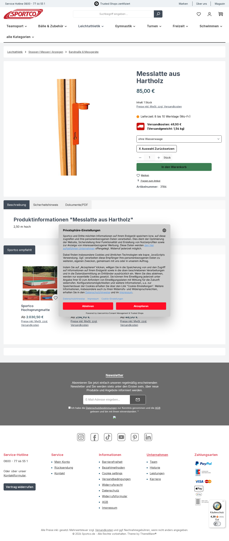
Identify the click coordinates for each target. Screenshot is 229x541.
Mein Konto (62, 462)
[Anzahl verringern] (140, 157)
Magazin (220, 3)
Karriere (155, 479)
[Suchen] (158, 14)
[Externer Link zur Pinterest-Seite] (135, 437)
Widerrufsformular (114, 496)
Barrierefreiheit (112, 462)
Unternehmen (157, 455)
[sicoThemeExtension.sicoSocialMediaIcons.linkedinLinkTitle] (147, 437)
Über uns (201, 3)
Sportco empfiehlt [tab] (19, 250)
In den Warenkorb (174, 167)
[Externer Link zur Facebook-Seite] (95, 437)
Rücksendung (63, 467)
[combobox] (113, 14)
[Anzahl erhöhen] (158, 157)
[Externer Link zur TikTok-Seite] (108, 437)
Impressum (109, 507)
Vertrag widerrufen (19, 487)
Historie (155, 467)
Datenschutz (110, 490)
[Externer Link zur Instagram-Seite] (82, 437)
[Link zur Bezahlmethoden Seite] (203, 463)
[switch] (217, 524)
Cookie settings (112, 473)
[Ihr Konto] (209, 14)
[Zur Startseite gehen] (23, 14)
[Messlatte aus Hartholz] (68, 127)
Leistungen (157, 473)
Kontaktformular (15, 475)
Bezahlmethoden (113, 467)
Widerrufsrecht (112, 485)
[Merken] (55, 297)
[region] (68, 127)
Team (153, 462)
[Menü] (223, 502)
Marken (183, 3)
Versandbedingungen (116, 479)
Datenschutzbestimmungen (101, 407)
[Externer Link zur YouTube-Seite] (121, 437)
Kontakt (59, 473)
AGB (157, 407)
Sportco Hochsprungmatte (35, 308)
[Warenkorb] (220, 14)
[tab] (17, 204)
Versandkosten (104, 530)
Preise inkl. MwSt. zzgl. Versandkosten (159, 106)
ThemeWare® (148, 533)
